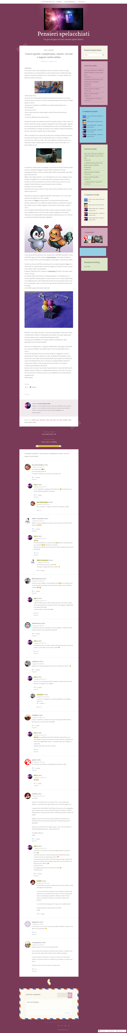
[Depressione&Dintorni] (65, 1025)
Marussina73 (52, 271)
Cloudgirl (35, 715)
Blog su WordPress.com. (63, 1029)
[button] (49, 237)
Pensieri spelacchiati (63, 34)
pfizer (34, 422)
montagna (64, 420)
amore (37, 420)
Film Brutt (59, 1)
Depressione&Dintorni (70, 1)
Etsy (67, 264)
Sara (35, 484)
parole (26, 422)
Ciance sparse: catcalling (49, 441)
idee (61, 420)
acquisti (33, 420)
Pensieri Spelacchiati (43, 404)
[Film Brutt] (62, 1025)
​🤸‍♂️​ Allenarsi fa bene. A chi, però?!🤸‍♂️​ (93, 98)
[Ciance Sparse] (69, 1025)
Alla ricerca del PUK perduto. (91, 93)
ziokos (88, 116)
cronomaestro (36, 942)
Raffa (88, 121)
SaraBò (34, 794)
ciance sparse (53, 420)
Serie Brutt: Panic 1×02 (49, 433)
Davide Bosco (36, 623)
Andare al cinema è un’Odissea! (91, 89)
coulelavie (35, 661)
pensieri (30, 422)
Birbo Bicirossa (36, 579)
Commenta (66, 1012)
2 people (37, 725)
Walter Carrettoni (37, 518)
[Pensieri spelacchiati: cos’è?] (58, 1025)
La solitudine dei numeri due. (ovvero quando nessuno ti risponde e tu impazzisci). (93, 82)
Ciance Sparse (81, 1)
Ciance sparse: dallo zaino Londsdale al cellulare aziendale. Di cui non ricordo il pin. (93, 72)
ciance (47, 420)
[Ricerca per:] (94, 54)
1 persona (38, 477)
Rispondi (34, 479)
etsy (58, 420)
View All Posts (36, 412)
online (69, 420)
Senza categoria (49, 50)
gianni (34, 760)
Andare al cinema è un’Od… (97, 121)
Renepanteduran (51, 257)
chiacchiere (42, 420)
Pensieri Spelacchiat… (92, 125)
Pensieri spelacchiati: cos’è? (48, 1)
